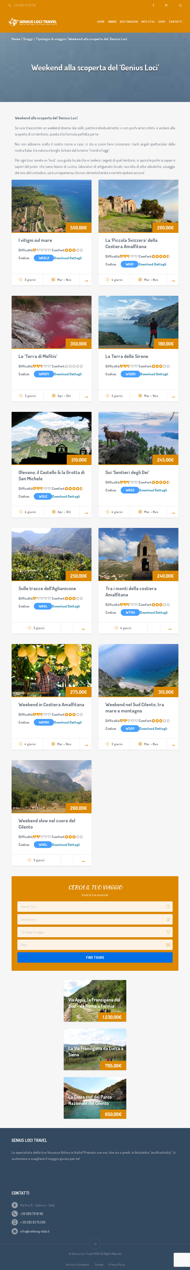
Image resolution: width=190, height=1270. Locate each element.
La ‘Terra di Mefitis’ (38, 356)
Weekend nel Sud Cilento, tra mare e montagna (134, 707)
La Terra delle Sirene (126, 356)
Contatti (175, 21)
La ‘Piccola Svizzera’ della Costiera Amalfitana (131, 243)
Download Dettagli (68, 258)
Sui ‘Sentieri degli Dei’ (127, 472)
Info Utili (148, 21)
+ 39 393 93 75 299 (32, 1222)
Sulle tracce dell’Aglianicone (47, 588)
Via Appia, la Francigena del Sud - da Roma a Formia (94, 1003)
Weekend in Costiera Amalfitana (51, 704)
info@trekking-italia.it (35, 1231)
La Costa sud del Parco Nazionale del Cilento (90, 1100)
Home (100, 21)
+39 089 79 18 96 (31, 1213)
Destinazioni (129, 21)
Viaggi (112, 21)
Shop (161, 21)
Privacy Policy (117, 1264)
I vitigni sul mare (35, 240)
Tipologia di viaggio (50, 39)
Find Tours (95, 957)
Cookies (99, 1264)
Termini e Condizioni (77, 1264)
